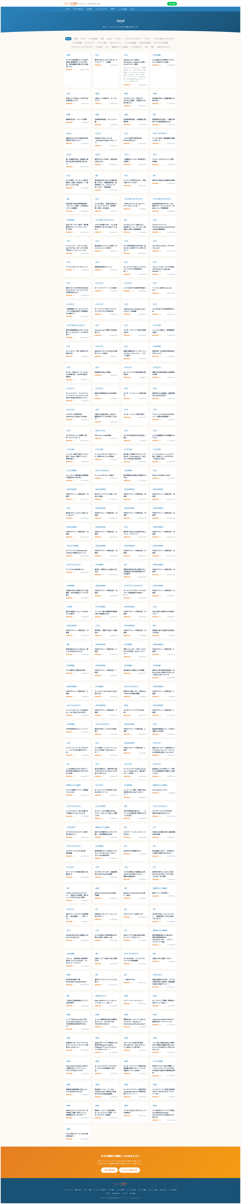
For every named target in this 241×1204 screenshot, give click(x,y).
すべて (68, 39)
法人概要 (132, 1193)
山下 (107, 47)
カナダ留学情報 (77, 43)
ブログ (132, 9)
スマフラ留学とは (78, 9)
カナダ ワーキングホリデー (133, 39)
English (109, 39)
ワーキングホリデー (101, 9)
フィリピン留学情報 (130, 43)
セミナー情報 (142, 1190)
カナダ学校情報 (93, 39)
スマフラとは (68, 1190)
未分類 (75, 39)
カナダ (83, 39)
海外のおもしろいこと (163, 47)
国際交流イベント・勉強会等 (120, 47)
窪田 (152, 47)
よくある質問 (123, 9)
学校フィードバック (115, 43)
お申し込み (163, 1190)
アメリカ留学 (120, 1190)
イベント (147, 39)
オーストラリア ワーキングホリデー (81, 47)
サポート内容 (87, 1190)
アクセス (125, 1193)
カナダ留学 (111, 1190)
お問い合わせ (116, 1193)
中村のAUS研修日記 (145, 43)
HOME (67, 9)
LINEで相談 (172, 4)
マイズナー (118, 39)
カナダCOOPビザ (136, 47)
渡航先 (113, 9)
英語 (102, 39)
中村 (146, 47)
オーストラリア (90, 43)
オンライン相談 (152, 1190)
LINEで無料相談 (109, 1170)
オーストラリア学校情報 (161, 43)
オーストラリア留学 (99, 1190)
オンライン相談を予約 (129, 1170)
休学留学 (89, 9)
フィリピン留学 (102, 43)
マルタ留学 (99, 47)
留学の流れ (78, 1190)
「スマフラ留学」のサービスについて (164, 39)
